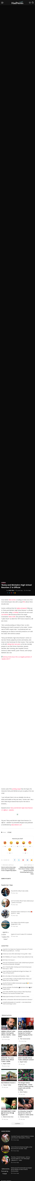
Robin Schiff (12, 616)
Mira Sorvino (12, 600)
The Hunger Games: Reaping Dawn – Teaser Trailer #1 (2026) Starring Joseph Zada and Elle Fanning (25, 1086)
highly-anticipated (22, 608)
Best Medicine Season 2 (8, 1083)
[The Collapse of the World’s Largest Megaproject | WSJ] (5, 924)
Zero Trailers (23, 1092)
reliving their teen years (13, 644)
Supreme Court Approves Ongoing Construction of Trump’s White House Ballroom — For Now (18, 950)
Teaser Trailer (7, 1085)
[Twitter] (9, 593)
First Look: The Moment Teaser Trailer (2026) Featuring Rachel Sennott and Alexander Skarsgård (18, 963)
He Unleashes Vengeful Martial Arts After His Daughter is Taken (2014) (25, 1113)
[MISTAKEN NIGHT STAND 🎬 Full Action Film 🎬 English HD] (9, 1103)
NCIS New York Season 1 (9, 960)
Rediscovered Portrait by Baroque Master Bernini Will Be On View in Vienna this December (21, 1169)
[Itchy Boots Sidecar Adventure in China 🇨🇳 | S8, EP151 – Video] (5, 913)
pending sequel (16, 789)
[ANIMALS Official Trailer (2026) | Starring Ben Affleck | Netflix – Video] (9, 1024)
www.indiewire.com (16, 825)
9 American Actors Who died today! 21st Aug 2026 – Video (17, 954)
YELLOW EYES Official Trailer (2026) (19, 891)
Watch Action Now (8, 1117)
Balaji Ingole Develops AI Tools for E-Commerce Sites (16, 996)
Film (9, 832)
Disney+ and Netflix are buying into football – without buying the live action (25, 1033)
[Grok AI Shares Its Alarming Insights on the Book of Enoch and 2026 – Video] (5, 1149)
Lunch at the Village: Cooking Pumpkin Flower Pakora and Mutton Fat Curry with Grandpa (17, 979)
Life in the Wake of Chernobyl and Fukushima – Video (16, 976)
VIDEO (9, 1028)
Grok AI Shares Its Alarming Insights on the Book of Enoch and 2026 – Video (21, 1147)
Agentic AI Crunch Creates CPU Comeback (21, 934)
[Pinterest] (11, 593)
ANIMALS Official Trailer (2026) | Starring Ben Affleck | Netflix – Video (8, 1033)
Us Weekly (15, 612)
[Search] (33, 2)
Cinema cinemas (24, 1117)
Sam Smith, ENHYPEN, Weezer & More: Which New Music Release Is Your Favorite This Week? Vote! (17, 992)
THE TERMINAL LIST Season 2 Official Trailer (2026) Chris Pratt (18, 957)
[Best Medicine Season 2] (9, 1075)
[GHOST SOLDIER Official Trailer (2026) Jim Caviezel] (26, 1050)
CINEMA (3, 582)
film (24, 602)
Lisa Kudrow (4, 614)
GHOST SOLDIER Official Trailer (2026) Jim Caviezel (26, 1058)
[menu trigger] (3, 2)
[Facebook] (7, 593)
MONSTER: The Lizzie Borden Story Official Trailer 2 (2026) (7, 1059)
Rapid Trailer (6, 1063)
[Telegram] (13, 593)
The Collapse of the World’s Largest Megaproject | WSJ (20, 923)
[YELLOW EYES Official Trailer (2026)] (5, 892)
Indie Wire (11, 590)
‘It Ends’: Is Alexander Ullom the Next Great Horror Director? (17, 999)
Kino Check (6, 1037)
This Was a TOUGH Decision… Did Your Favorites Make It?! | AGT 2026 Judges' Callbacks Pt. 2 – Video (20, 1158)
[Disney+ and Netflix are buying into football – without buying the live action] (26, 1024)
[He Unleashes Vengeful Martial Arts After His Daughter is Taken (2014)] (26, 1103)
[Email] (15, 593)
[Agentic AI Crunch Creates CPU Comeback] (5, 935)
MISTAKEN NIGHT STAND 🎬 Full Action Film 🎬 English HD (8, 1113)
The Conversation (25, 1038)
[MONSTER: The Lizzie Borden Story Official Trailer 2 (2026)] (9, 1050)
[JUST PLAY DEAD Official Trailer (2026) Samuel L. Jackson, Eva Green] (5, 903)
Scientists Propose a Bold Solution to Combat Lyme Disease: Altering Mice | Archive (22, 1137)
